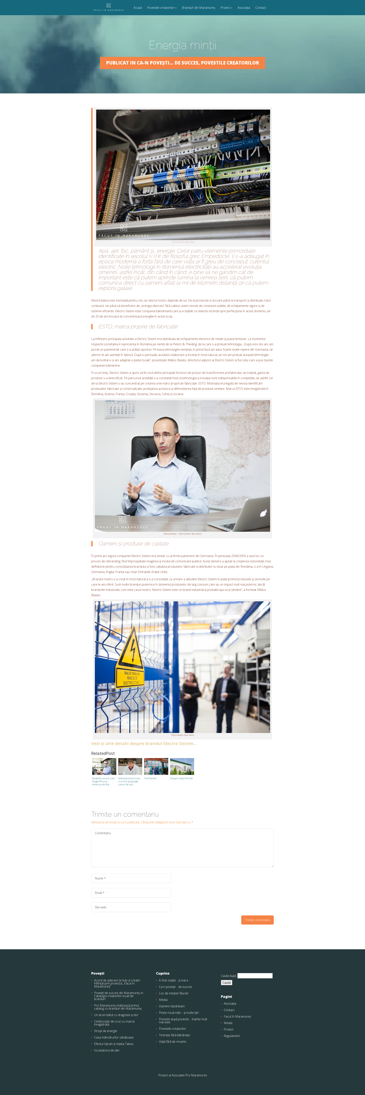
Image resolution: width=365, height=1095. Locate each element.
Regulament (232, 1036)
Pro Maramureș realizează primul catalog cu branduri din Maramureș (117, 1007)
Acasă (138, 8)
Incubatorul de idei (106, 1050)
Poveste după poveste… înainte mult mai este (183, 1020)
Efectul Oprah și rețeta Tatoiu (113, 1044)
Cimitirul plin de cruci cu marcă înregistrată (114, 1023)
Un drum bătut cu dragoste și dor (116, 1015)
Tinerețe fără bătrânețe (174, 1035)
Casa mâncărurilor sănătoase (114, 1037)
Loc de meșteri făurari (173, 993)
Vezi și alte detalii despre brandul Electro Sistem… (144, 743)
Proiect (225, 8)
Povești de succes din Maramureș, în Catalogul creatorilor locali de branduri (118, 996)
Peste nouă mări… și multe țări (179, 1013)
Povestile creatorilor (160, 8)
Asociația (244, 8)
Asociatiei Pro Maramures (189, 1075)
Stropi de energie (105, 1031)
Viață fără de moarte (172, 1041)
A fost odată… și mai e (173, 980)
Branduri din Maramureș (198, 8)
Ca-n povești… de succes (175, 987)
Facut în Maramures (237, 1016)
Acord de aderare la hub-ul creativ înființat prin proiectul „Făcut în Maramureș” (117, 983)
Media (163, 1000)
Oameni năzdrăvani (172, 1006)
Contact (260, 8)
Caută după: (229, 976)
